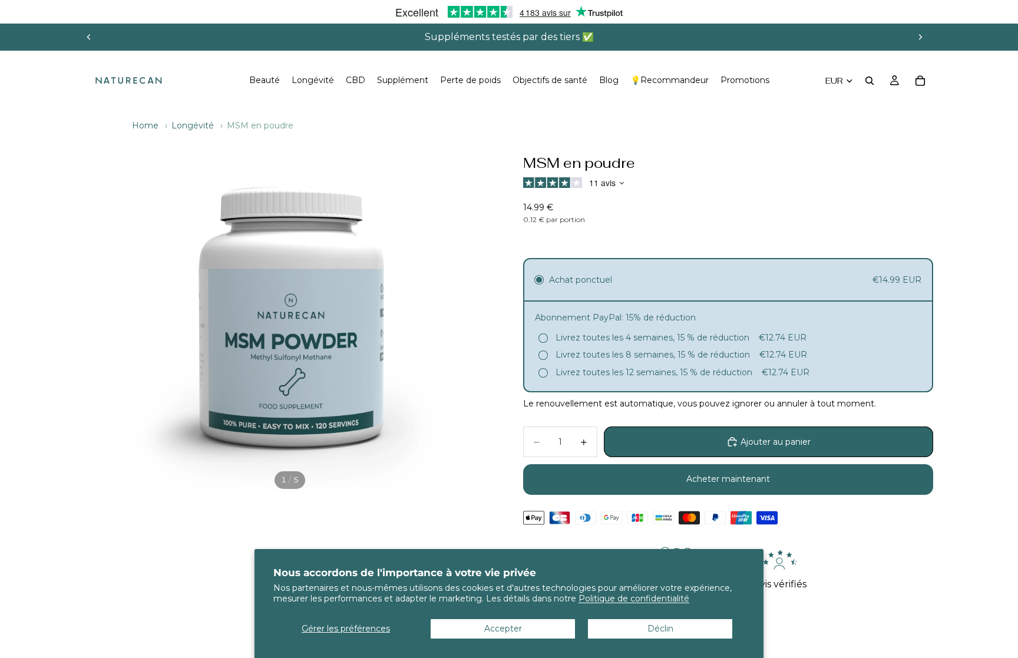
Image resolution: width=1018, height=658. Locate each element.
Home (145, 125)
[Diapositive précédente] (89, 37)
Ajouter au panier (776, 442)
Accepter (503, 628)
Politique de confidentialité (634, 598)
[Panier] (920, 81)
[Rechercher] (870, 81)
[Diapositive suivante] (920, 37)
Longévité (192, 125)
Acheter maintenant (728, 479)
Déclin (660, 628)
